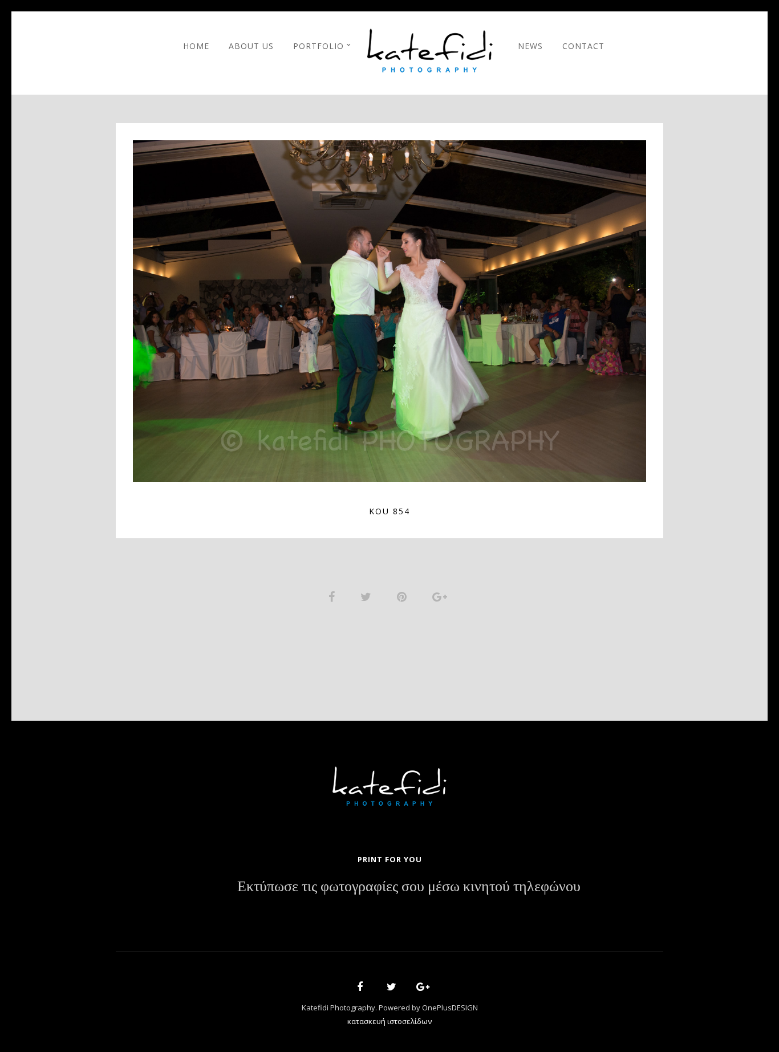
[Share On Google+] (441, 595)
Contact (583, 45)
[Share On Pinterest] (404, 595)
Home (196, 45)
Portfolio (318, 45)
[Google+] (419, 988)
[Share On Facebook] (333, 595)
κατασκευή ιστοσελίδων (389, 1021)
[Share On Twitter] (367, 595)
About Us (251, 45)
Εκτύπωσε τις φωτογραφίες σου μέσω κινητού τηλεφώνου (409, 886)
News (530, 45)
